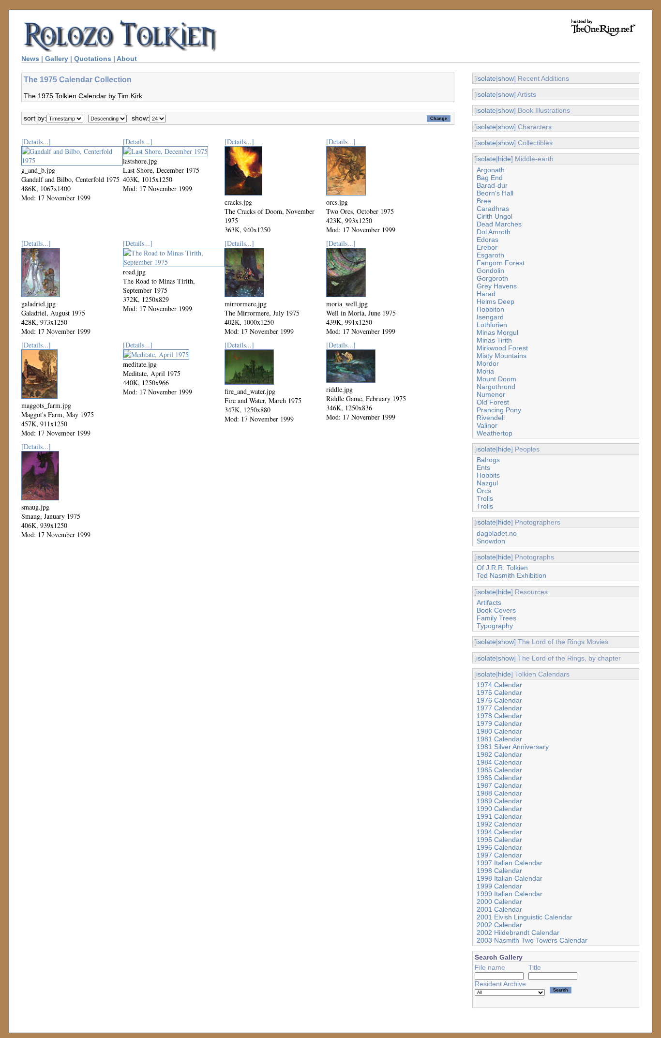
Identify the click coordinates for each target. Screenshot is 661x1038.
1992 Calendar (499, 824)
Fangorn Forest (501, 263)
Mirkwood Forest (502, 348)
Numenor (491, 394)
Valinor (487, 425)
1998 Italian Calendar (509, 878)
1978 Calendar (499, 716)
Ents (483, 467)
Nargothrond (496, 387)
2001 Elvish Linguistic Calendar (524, 917)
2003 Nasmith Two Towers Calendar (532, 940)
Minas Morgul (497, 332)
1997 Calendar (499, 855)
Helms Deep (495, 301)
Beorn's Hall (495, 193)
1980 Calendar (499, 731)
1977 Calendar (499, 708)
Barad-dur (492, 185)
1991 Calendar (499, 816)
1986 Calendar (499, 778)
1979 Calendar (499, 723)
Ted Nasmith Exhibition (511, 575)
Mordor (488, 363)
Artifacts (489, 602)
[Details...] (36, 141)
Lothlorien (492, 325)
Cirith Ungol (494, 216)
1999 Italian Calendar (509, 894)
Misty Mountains (501, 356)
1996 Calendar (499, 847)
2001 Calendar (499, 909)
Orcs (484, 491)
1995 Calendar (499, 839)
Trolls (485, 498)
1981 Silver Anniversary (513, 747)
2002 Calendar (499, 925)
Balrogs (488, 460)
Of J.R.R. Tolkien (502, 568)
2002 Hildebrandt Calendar (518, 932)
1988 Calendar (499, 793)
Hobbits (488, 475)
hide (504, 159)
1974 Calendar (499, 685)
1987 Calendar (499, 785)
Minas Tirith (494, 340)
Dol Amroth (494, 232)
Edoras (487, 239)
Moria (485, 371)
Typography (495, 626)
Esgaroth (490, 255)
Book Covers (496, 610)
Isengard (490, 317)
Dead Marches (499, 224)
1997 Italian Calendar (509, 863)
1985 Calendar (499, 770)
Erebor (487, 247)
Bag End (490, 177)
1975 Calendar (499, 692)
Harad (486, 294)
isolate (486, 78)
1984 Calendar (499, 762)
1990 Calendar (499, 808)
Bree (484, 201)
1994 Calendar (499, 832)
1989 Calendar (499, 801)
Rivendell (491, 417)
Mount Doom (496, 379)
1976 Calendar (499, 700)
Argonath (491, 170)
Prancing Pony (499, 410)
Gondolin (490, 270)
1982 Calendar (499, 754)
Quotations (92, 58)
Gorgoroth (492, 278)
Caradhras (493, 208)
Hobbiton (490, 309)
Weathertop (494, 433)
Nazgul (487, 483)
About (127, 58)
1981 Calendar (499, 739)
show (506, 78)
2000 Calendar (499, 901)
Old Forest (493, 402)
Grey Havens (497, 286)
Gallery (56, 58)
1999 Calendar (499, 886)
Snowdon (491, 541)
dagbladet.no (497, 533)
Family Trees (496, 618)
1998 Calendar (499, 870)
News (30, 58)
